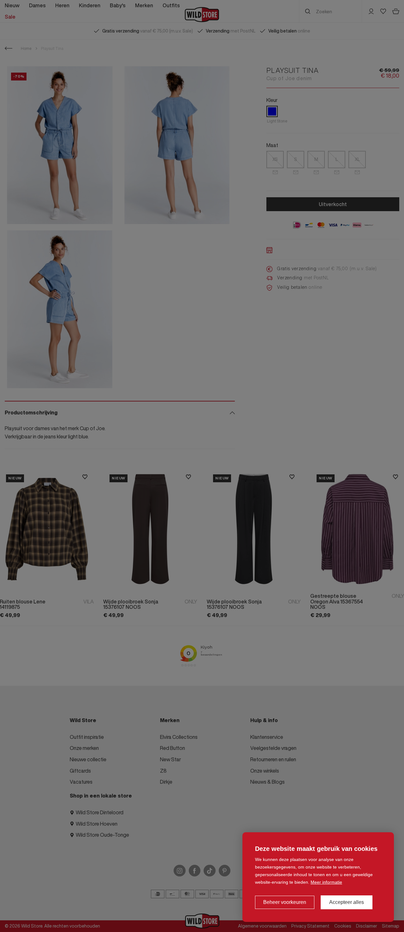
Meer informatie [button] (326, 882)
